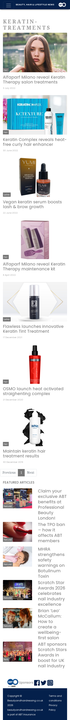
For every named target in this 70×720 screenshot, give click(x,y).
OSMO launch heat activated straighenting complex (33, 391)
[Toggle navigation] (8, 5)
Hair (6, 70)
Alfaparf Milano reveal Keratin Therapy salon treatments (34, 79)
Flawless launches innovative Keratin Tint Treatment (33, 329)
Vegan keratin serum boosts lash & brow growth (32, 204)
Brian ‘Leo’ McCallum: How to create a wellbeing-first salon (49, 624)
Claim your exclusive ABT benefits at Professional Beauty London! (52, 504)
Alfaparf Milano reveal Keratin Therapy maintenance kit (34, 266)
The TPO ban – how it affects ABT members (51, 533)
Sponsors (26, 682)
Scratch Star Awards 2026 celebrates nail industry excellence (51, 593)
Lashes (7, 194)
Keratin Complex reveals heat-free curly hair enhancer (35, 142)
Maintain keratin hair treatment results (24, 453)
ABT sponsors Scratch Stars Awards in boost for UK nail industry (52, 655)
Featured (8, 506)
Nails (6, 659)
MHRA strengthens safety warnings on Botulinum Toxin (51, 562)
